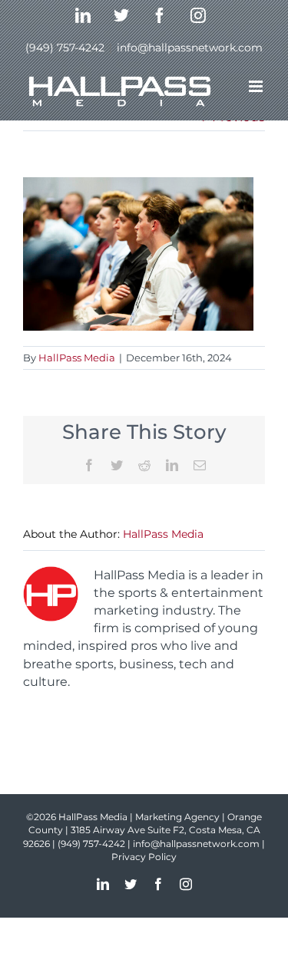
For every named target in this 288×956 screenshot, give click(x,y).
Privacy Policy (144, 856)
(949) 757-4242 (64, 47)
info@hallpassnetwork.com (190, 47)
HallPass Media (76, 357)
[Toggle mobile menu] (257, 86)
